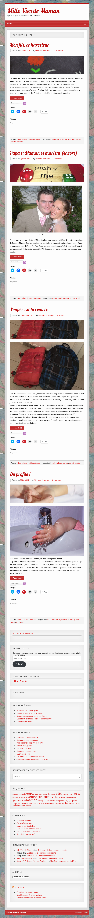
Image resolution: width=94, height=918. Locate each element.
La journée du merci (24, 722)
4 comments (61, 315)
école (53, 463)
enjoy (60, 619)
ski (22, 803)
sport (30, 803)
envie (65, 619)
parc (57, 801)
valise (56, 803)
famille (54, 797)
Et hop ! (19, 664)
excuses (68, 139)
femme (62, 797)
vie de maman (67, 803)
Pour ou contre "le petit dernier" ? (30, 743)
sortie (25, 803)
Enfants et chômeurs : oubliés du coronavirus (34, 719)
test (42, 803)
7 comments (58, 159)
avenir (46, 794)
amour (54, 298)
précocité (14, 803)
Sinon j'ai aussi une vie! (27, 619)
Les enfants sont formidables (29, 139)
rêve (19, 803)
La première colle (23, 754)
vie (23, 622)
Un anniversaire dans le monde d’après (32, 716)
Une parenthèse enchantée (27, 740)
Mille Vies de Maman (42, 51)
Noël (53, 801)
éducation (55, 139)
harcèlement (76, 139)
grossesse (17, 800)
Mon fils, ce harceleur (29, 45)
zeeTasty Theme (81, 912)
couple (60, 298)
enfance (26, 797)
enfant (62, 139)
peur (70, 801)
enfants (59, 463)
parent (13, 142)
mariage (66, 298)
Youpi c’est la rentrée (29, 309)
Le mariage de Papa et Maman (29, 298)
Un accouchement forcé (26, 751)
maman (65, 463)
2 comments (56, 480)
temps (38, 803)
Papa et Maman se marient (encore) (43, 153)
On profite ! (20, 474)
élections (28, 805)
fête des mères (71, 797)
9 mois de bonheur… (25, 820)
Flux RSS (19, 887)
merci (45, 801)
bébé (49, 619)
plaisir (78, 298)
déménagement (17, 797)
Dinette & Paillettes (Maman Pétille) (31, 861)
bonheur (55, 619)
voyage (77, 803)
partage (67, 801)
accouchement (18, 794)
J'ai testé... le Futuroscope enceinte (31, 757)
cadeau (65, 794)
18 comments (58, 51)
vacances (49, 803)
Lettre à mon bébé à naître (27, 737)
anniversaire (38, 794)
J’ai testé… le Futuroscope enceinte (52, 850)
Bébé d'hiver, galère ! (25, 746)
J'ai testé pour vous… (25, 823)
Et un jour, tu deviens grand (27, 711)
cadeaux (70, 794)
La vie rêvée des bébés (26, 826)
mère (49, 801)
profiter (18, 622)
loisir (24, 801)
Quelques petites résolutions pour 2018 (32, 759)
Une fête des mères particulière (29, 713)
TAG (34, 803)
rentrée (77, 463)
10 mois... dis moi (24, 748)
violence (20, 142)
